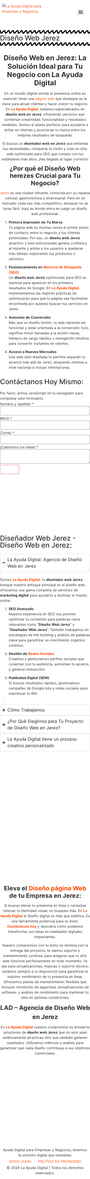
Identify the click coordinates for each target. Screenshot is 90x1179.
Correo (7, 432)
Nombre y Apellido (17, 404)
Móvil (6, 418)
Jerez (4, 193)
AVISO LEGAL (20, 1161)
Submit (9, 469)
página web (44, 98)
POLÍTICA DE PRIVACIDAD (59, 1161)
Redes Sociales (41, 653)
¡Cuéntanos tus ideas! (19, 447)
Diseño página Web (57, 888)
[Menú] (81, 12)
